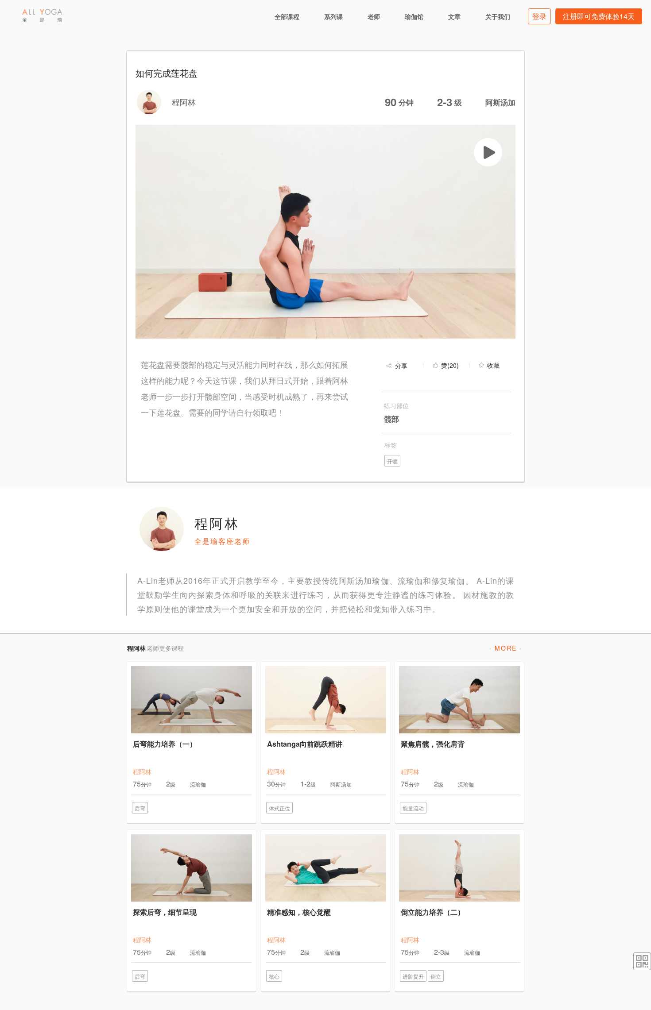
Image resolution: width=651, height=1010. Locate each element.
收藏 (493, 365)
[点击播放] (488, 152)
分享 (401, 365)
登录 (539, 16)
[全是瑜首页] (42, 15)
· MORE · (505, 648)
